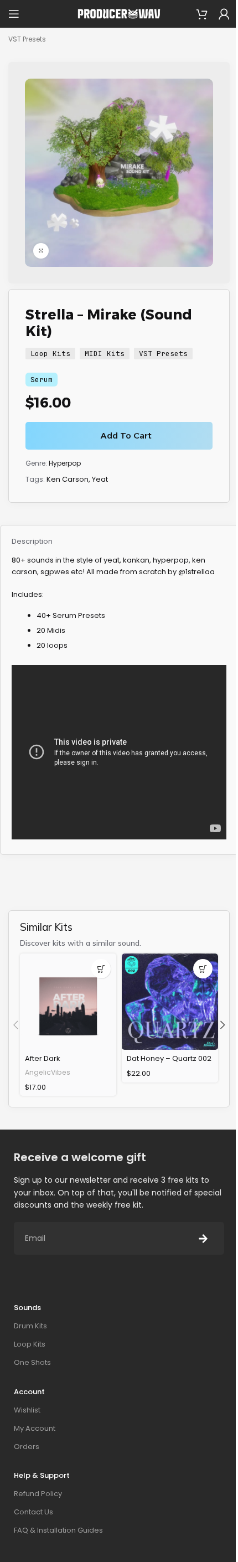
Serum (41, 379)
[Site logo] (119, 13)
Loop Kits (50, 353)
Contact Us (33, 1512)
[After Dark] (68, 1001)
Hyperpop (65, 463)
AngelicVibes (47, 1072)
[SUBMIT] (203, 1238)
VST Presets (27, 39)
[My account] (224, 14)
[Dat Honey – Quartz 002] (170, 1001)
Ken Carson (67, 479)
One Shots (32, 1362)
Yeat (100, 479)
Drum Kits (30, 1326)
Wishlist (27, 1410)
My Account (34, 1428)
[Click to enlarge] (41, 251)
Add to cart (126, 435)
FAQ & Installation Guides (58, 1530)
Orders (26, 1446)
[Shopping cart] (202, 14)
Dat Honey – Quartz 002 (169, 1058)
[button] (101, 968)
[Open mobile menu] (14, 14)
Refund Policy (38, 1493)
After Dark (42, 1058)
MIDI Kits (105, 353)
